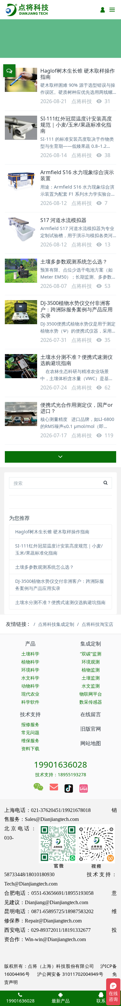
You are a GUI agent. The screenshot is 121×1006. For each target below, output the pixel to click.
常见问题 (30, 732)
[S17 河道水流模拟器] (21, 229)
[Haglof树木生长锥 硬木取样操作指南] (21, 80)
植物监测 (91, 670)
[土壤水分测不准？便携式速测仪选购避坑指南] (21, 366)
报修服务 (30, 724)
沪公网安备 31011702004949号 (70, 974)
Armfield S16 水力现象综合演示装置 (77, 175)
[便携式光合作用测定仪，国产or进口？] (21, 414)
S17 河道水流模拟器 (63, 220)
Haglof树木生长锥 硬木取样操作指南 (77, 73)
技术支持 (30, 714)
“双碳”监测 (90, 654)
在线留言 (90, 714)
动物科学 (30, 686)
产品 (30, 643)
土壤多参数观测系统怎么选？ (73, 261)
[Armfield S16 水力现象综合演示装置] (21, 181)
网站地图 (90, 743)
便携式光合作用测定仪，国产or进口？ (76, 407)
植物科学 (30, 662)
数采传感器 (90, 702)
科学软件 (30, 702)
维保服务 (30, 740)
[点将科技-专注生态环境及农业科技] (27, 9)
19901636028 (60, 764)
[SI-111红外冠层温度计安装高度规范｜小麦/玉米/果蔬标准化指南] (21, 128)
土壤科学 (30, 654)
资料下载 (30, 748)
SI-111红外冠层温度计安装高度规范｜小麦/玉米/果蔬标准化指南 (76, 124)
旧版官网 (90, 728)
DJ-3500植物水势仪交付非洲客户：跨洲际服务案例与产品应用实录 (76, 309)
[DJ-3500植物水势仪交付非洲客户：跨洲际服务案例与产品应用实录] (21, 312)
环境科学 (30, 670)
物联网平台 (90, 694)
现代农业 (30, 694)
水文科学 (30, 678)
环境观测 (91, 662)
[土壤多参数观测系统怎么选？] (21, 271)
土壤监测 (91, 678)
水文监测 (91, 686)
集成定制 (90, 643)
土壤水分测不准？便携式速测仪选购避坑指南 (76, 360)
